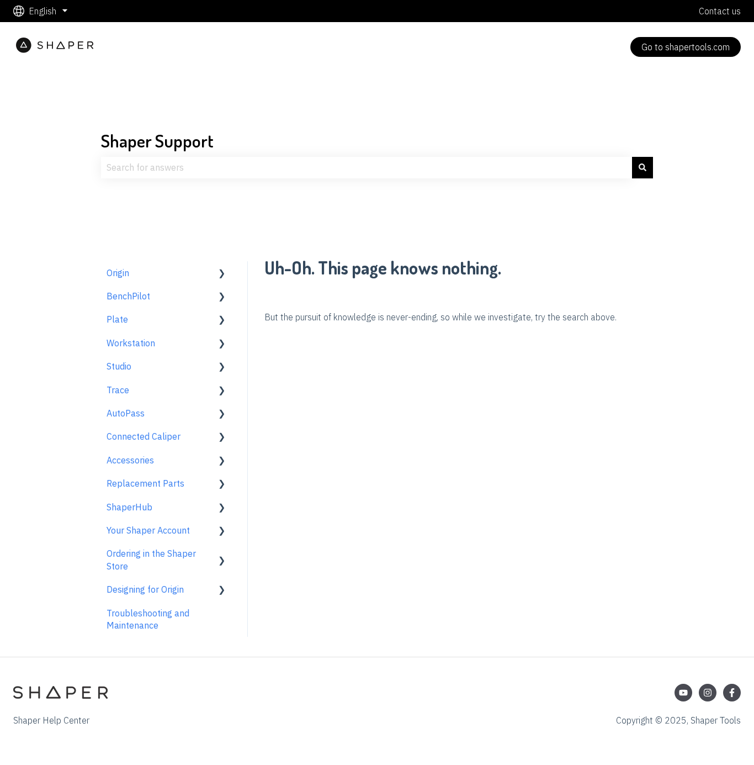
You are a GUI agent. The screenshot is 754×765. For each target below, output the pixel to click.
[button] (222, 273)
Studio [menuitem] (119, 366)
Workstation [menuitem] (131, 343)
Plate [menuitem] (117, 319)
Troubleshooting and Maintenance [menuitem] (148, 619)
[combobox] (366, 167)
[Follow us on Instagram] (707, 692)
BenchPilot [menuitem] (128, 296)
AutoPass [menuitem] (126, 413)
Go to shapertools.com (685, 46)
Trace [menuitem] (118, 389)
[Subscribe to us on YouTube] (683, 692)
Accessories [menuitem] (130, 460)
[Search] (642, 167)
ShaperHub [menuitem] (129, 507)
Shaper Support (157, 140)
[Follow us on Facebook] (732, 692)
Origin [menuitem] (118, 272)
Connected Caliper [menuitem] (143, 436)
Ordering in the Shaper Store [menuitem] (151, 559)
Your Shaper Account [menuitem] (148, 530)
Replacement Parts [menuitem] (145, 483)
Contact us (720, 11)
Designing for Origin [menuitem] (145, 589)
